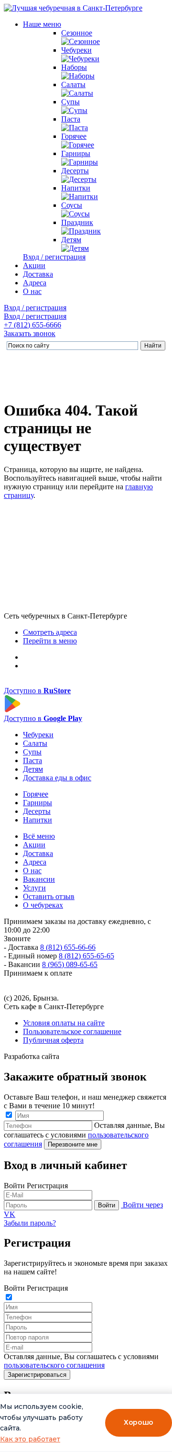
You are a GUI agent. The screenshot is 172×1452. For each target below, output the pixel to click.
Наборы (74, 67)
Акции (34, 265)
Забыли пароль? (30, 1223)
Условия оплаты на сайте (64, 1023)
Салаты (73, 84)
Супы (70, 102)
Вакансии (39, 879)
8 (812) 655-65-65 (86, 956)
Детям (71, 240)
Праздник (77, 222)
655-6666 (32, 325)
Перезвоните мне (72, 1144)
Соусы (71, 205)
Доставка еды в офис (57, 778)
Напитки (75, 188)
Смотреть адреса (50, 632)
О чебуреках (43, 905)
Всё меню (39, 836)
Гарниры (75, 153)
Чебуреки (76, 50)
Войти (106, 1205)
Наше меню (42, 24)
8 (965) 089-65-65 (69, 964)
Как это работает (30, 1439)
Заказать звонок (29, 333)
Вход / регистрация (54, 257)
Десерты (75, 171)
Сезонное (76, 33)
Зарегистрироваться (37, 1374)
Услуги (34, 888)
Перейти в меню (50, 641)
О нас (32, 291)
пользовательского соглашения (54, 1365)
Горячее (73, 136)
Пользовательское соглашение (72, 1031)
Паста (70, 119)
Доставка (38, 274)
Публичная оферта (53, 1040)
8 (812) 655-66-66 (68, 947)
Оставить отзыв (49, 896)
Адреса (34, 283)
